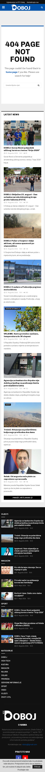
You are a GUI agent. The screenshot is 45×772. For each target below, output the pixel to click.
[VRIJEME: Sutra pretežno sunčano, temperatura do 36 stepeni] (22, 318)
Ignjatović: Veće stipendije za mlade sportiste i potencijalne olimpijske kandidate (26, 551)
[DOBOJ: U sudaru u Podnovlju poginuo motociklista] (22, 272)
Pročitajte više (23, 770)
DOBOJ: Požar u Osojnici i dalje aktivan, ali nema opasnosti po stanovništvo (19, 243)
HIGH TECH (5, 661)
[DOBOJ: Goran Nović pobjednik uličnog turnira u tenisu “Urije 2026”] (22, 133)
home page (11, 72)
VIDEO (3, 690)
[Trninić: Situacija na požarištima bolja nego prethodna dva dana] (22, 414)
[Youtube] (25, 758)
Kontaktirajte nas (33, 2)
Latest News (11, 114)
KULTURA (4, 665)
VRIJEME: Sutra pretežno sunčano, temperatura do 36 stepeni (21, 335)
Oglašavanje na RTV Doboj (15, 2)
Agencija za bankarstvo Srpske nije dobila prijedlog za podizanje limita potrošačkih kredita (21, 383)
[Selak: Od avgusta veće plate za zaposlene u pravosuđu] (22, 461)
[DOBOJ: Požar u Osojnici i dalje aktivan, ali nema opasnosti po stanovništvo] (22, 225)
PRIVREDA (5, 679)
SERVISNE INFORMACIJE (13, 308)
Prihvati (37, 767)
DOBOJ (8, 169)
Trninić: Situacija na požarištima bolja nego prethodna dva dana (20, 430)
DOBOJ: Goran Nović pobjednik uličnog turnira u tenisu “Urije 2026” (22, 149)
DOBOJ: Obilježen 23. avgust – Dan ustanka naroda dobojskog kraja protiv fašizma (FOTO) (20, 197)
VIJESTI (8, 355)
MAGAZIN (5, 668)
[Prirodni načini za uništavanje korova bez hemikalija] (7, 583)
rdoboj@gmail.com (29, 745)
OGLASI (4, 675)
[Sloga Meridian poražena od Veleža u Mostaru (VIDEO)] (7, 626)
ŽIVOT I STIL (6, 697)
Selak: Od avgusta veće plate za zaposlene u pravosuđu (19, 477)
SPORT (8, 122)
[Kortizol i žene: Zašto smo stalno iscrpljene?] (7, 596)
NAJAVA (4, 672)
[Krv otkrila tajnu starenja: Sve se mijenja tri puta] (7, 570)
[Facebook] (18, 758)
